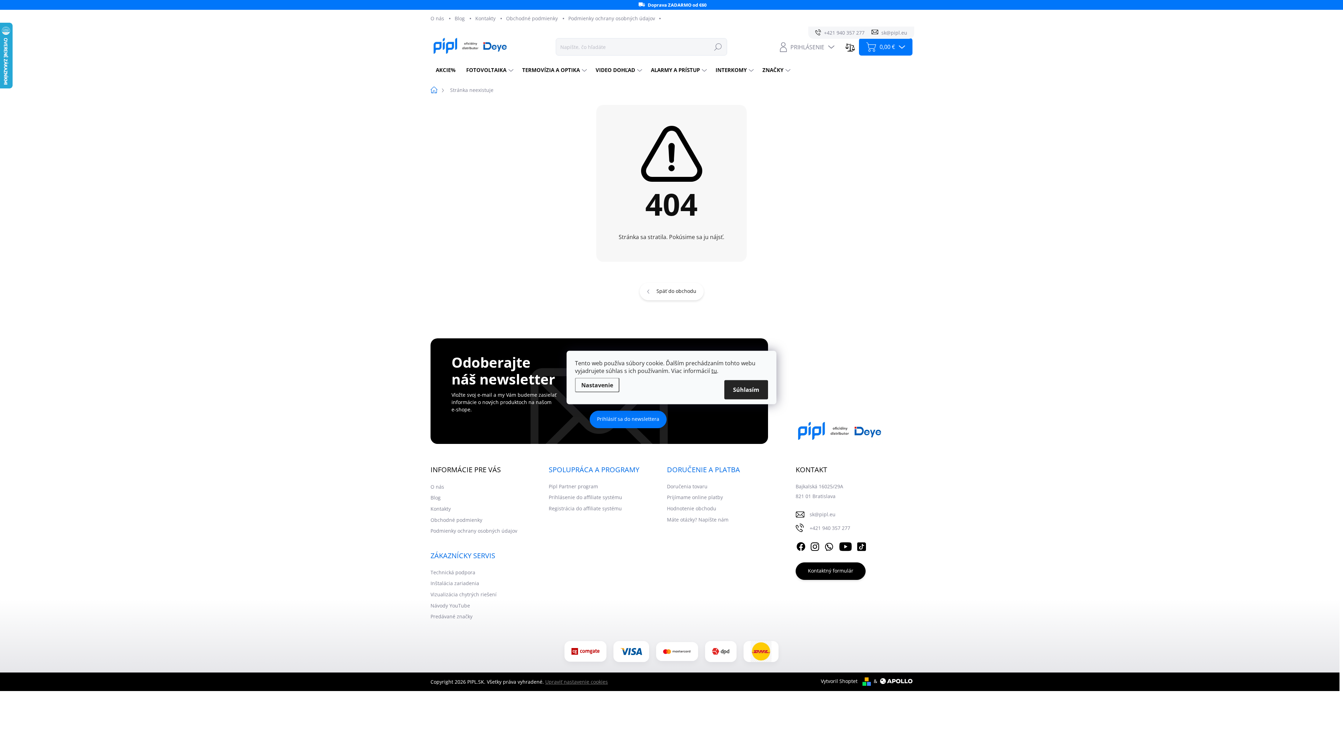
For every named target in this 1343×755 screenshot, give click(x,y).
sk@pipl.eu (823, 514)
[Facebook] (801, 545)
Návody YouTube (450, 605)
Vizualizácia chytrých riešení (464, 594)
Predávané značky (451, 616)
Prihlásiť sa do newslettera (628, 419)
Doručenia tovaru (687, 486)
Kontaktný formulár (830, 570)
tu (714, 371)
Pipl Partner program (573, 486)
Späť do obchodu (676, 291)
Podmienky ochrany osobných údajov (611, 18)
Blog (460, 18)
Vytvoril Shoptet (839, 681)
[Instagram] (815, 545)
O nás (437, 18)
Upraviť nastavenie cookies (576, 681)
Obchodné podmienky (532, 18)
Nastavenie (597, 385)
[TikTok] (861, 545)
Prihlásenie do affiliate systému (585, 497)
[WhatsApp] (829, 545)
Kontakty (485, 18)
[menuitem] (446, 70)
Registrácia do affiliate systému (585, 508)
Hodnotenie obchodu (691, 508)
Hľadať (718, 46)
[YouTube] (845, 545)
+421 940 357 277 (830, 528)
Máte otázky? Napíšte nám (698, 519)
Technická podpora (453, 572)
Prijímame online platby (695, 497)
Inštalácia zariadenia (455, 583)
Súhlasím (746, 390)
